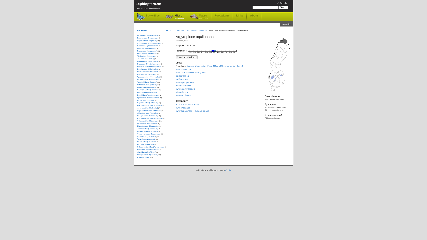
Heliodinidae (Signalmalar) (147, 92)
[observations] (201, 66)
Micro (179, 16)
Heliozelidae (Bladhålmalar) (147, 46)
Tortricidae (180, 30)
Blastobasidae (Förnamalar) (147, 126)
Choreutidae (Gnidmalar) (146, 142)
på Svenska (282, 3)
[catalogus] (238, 66)
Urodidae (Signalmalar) (146, 144)
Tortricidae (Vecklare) (146, 139)
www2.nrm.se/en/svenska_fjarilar (191, 73)
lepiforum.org (182, 79)
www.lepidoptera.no (185, 82)
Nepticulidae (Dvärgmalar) (147, 41)
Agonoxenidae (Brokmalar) (147, 108)
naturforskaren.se (183, 85)
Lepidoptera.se (148, 5)
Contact (228, 170)
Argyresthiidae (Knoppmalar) (148, 79)
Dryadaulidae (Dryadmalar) (147, 61)
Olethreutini (202, 30)
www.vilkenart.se (183, 69)
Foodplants (222, 15)
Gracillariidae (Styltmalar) (146, 74)
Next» (168, 30)
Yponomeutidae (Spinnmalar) (148, 77)
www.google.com (183, 95)
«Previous (142, 30)
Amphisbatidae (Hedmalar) (147, 131)
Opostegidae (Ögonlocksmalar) (149, 43)
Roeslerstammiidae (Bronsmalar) (149, 66)
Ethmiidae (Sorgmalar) (145, 100)
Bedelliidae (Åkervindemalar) (148, 95)
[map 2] (218, 66)
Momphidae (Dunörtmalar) (147, 123)
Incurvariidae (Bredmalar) (146, 53)
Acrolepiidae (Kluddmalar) (147, 87)
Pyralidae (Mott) (143, 157)
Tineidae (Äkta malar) (145, 59)
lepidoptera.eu (182, 76)
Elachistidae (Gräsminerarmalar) (149, 105)
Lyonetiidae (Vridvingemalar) (148, 97)
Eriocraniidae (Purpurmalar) (147, 38)
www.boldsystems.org (185, 89)
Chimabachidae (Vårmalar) (147, 113)
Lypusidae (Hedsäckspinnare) (148, 64)
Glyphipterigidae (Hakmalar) (147, 90)
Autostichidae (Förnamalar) (147, 129)
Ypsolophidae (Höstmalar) (147, 82)
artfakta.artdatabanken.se (187, 104)
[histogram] (227, 66)
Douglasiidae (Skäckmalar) (147, 69)
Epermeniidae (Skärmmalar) (147, 149)
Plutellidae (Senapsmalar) (147, 85)
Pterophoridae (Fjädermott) (147, 155)
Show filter (286, 24)
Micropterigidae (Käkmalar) (147, 35)
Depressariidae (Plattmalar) (147, 103)
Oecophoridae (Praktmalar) (147, 116)
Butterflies (153, 15)
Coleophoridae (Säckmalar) (147, 121)
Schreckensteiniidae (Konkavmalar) (150, 147)
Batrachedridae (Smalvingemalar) (150, 118)
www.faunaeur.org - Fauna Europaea (192, 111)
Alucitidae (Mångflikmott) (146, 152)
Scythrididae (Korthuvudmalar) (148, 111)
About (254, 15)
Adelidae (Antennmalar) (146, 48)
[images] (190, 66)
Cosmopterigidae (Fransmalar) (148, 134)
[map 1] (211, 66)
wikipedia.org (182, 92)
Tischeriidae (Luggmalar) (146, 56)
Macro (203, 16)
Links (239, 15)
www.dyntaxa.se (183, 108)
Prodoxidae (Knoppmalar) (147, 51)
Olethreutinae (191, 30)
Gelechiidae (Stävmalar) (146, 137)
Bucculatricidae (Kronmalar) (147, 71)
